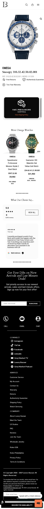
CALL (6, 326)
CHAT (38, 326)
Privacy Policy (7, 486)
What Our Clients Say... (22, 200)
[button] (41, 19)
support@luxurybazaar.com (12, 488)
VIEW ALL (31, 212)
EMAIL (22, 326)
